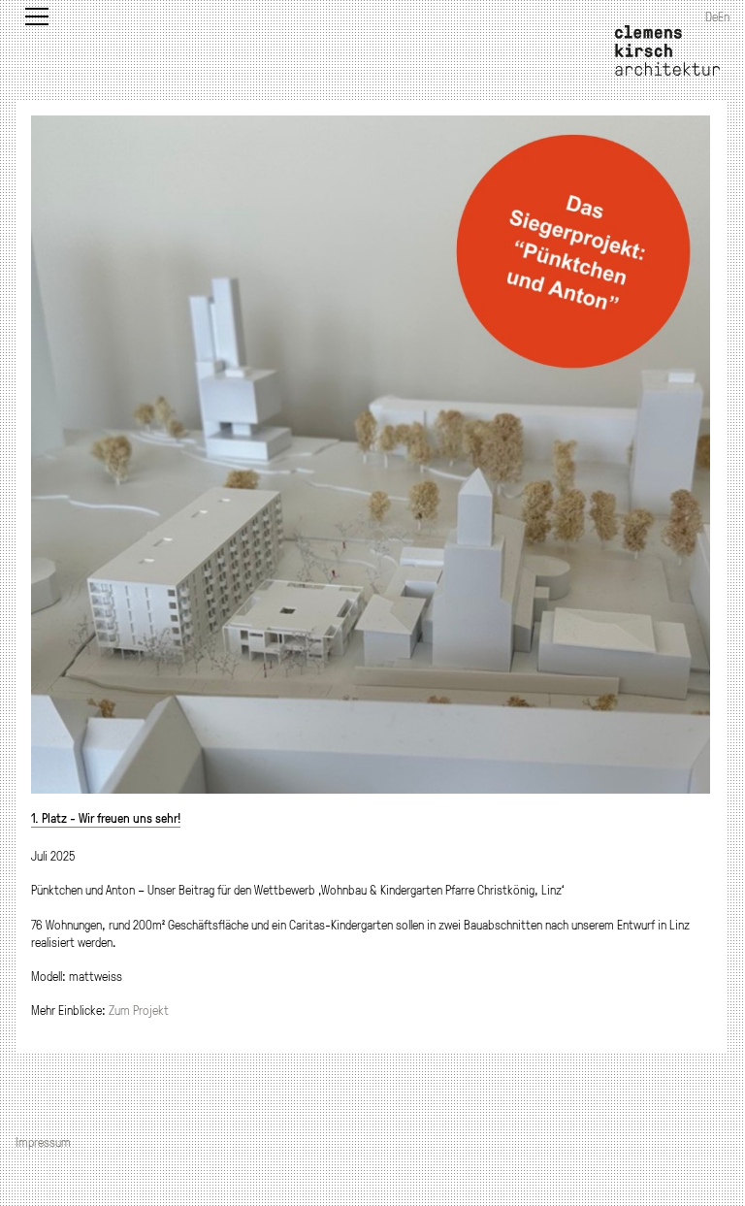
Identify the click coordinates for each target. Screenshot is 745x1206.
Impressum (43, 1142)
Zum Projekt (139, 1010)
